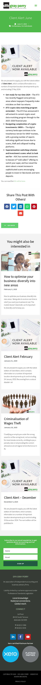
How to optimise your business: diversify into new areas (19, 280)
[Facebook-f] (20, 637)
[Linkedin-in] (13, 637)
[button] (36, 5)
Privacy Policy (20, 681)
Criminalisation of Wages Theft (16, 421)
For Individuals (27, 26)
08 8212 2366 (21, 625)
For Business (16, 26)
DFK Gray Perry (23, 674)
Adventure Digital (20, 677)
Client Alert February (18, 356)
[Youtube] (28, 637)
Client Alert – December (20, 497)
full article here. (20, 181)
